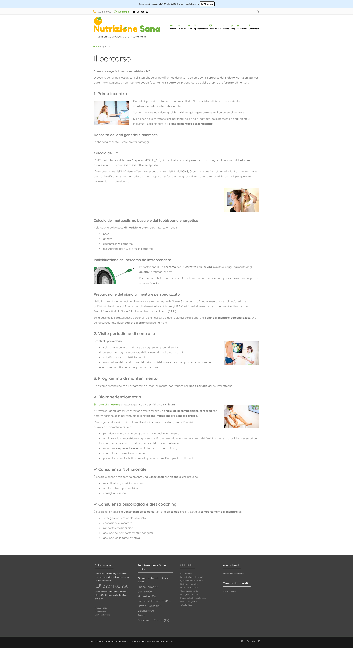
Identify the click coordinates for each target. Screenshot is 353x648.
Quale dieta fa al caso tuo (191, 580)
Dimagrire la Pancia (189, 594)
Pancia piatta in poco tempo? (193, 598)
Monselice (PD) (147, 596)
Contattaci (254, 28)
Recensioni (242, 28)
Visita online (215, 28)
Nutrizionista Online (189, 587)
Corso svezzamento (189, 591)
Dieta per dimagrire (189, 584)
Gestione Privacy (102, 615)
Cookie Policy (100, 611)
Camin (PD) (145, 591)
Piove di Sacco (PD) (149, 605)
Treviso (142, 615)
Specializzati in (201, 28)
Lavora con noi (229, 591)
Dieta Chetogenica (188, 601)
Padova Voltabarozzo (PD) (154, 601)
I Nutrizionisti (186, 573)
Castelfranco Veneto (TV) (153, 620)
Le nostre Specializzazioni (191, 577)
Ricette (226, 28)
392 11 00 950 (104, 11)
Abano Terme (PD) (149, 586)
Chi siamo (182, 28)
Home (173, 28)
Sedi (190, 28)
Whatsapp (208, 4)
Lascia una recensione (233, 573)
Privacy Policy (101, 608)
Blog (233, 28)
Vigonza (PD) (146, 610)
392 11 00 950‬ (115, 586)
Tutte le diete (186, 605)
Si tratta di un (107, 404)
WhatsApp (123, 11)
